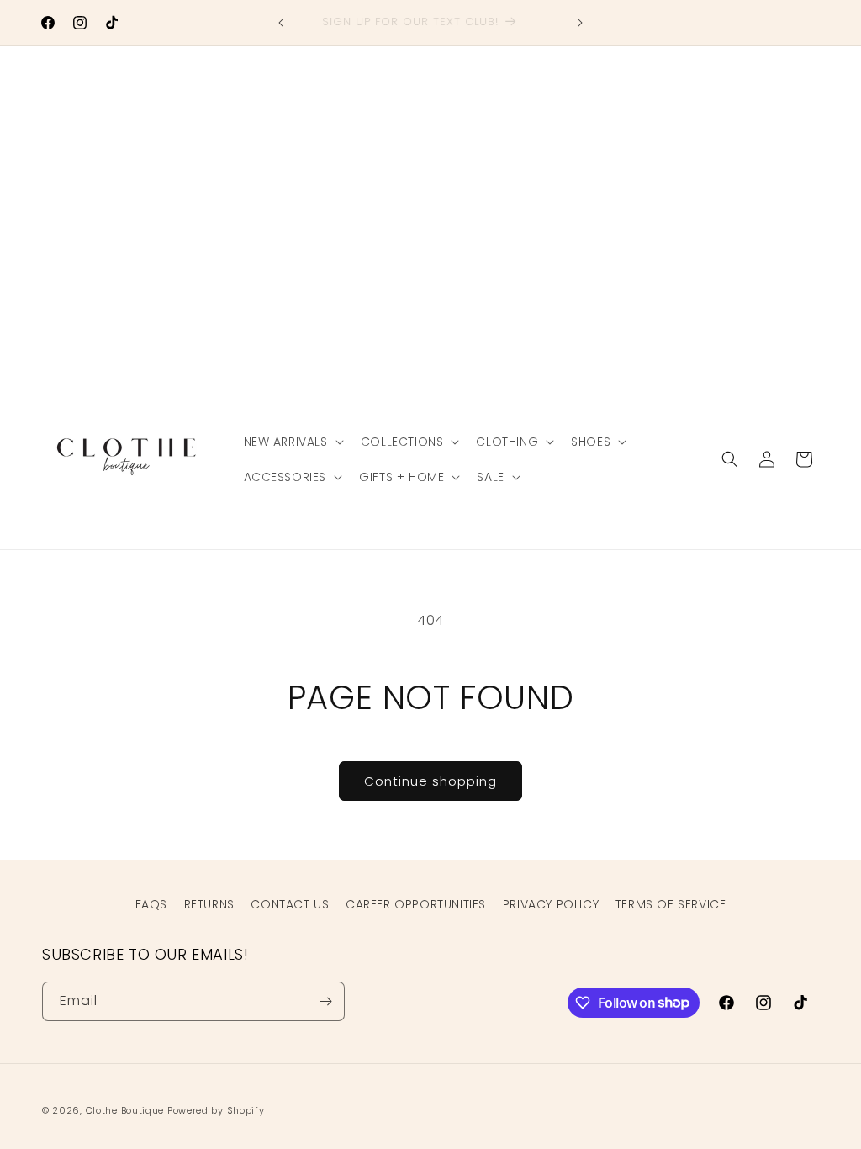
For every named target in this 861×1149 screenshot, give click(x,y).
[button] (292, 441)
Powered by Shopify (216, 1110)
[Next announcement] (580, 23)
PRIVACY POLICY (551, 904)
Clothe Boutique (125, 1110)
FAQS (151, 904)
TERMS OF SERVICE (670, 904)
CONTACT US (290, 904)
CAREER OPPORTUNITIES (416, 904)
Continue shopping (430, 781)
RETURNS (209, 904)
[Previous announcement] (280, 23)
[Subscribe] (325, 1001)
